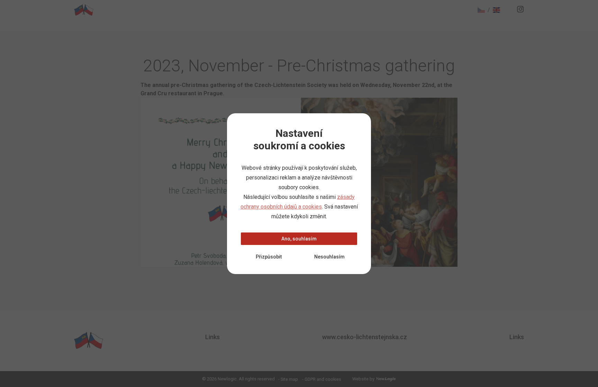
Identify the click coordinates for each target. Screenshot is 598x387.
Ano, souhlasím (299, 238)
